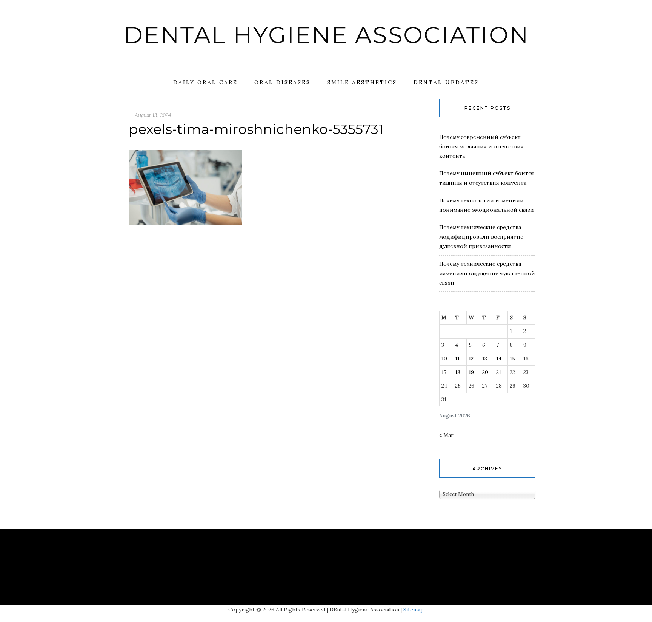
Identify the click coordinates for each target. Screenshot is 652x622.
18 (457, 372)
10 (444, 358)
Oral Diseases (282, 82)
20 (485, 372)
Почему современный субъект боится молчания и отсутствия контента (481, 146)
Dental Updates (446, 82)
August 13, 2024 (153, 115)
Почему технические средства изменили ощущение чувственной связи (487, 273)
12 (471, 358)
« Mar (446, 435)
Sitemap (413, 609)
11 (457, 358)
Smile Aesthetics (362, 82)
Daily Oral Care (205, 82)
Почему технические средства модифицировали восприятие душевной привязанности (481, 236)
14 (498, 358)
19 (471, 372)
